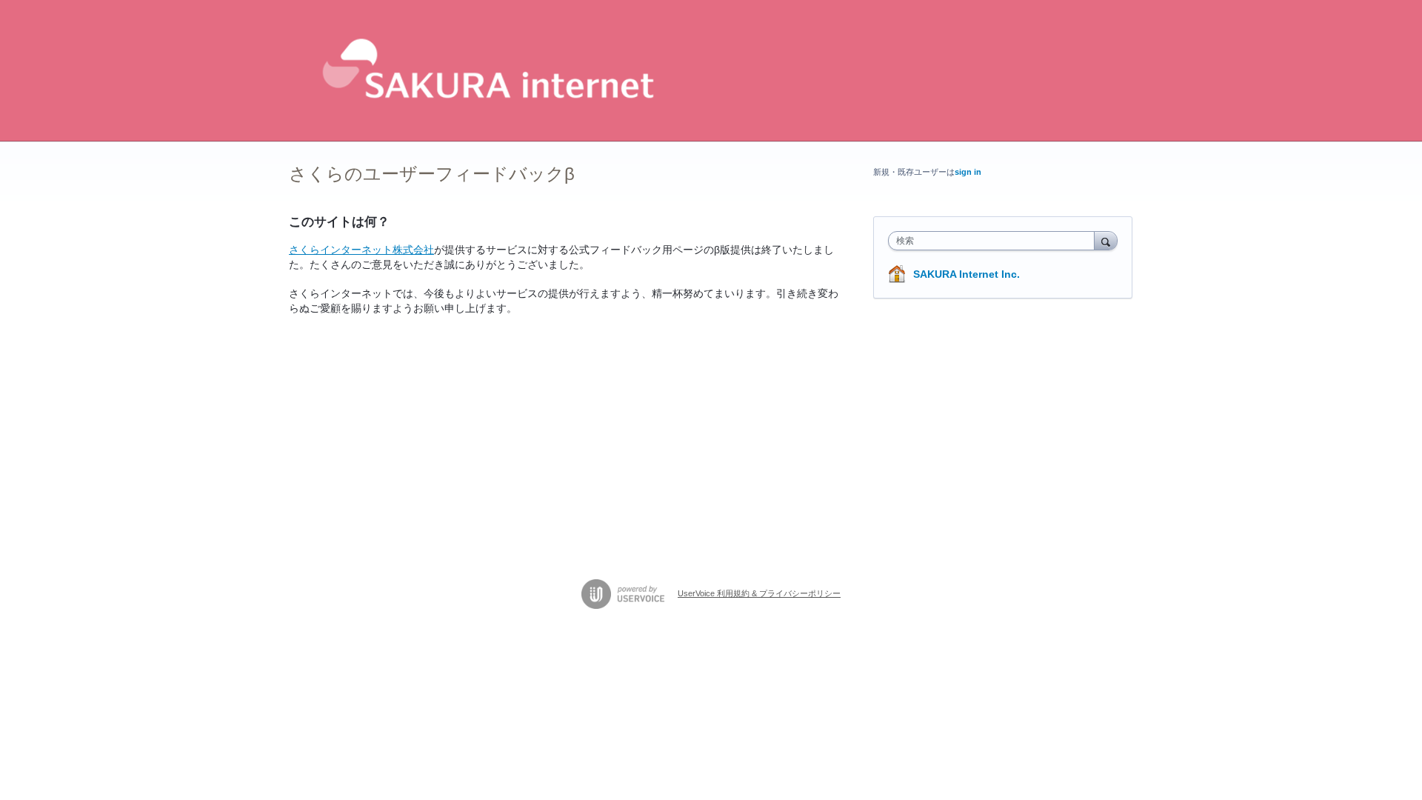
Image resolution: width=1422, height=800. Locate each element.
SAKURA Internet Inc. (966, 274)
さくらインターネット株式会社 (361, 250)
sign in (968, 171)
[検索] (1106, 240)
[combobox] (995, 241)
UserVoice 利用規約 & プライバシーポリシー (759, 593)
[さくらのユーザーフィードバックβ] (485, 71)
